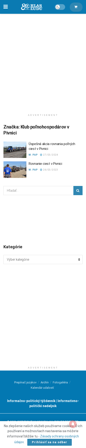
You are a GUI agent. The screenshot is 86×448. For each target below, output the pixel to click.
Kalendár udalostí (42, 387)
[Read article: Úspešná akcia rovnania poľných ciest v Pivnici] (14, 150)
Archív (45, 382)
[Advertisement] (43, 61)
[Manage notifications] (73, 424)
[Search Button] (78, 190)
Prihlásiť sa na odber (49, 442)
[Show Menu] (5, 7)
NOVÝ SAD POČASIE (43, 219)
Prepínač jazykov (25, 382)
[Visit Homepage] (31, 7)
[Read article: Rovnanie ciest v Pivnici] (14, 169)
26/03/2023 (50, 169)
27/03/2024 (50, 155)
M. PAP (33, 155)
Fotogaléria (60, 382)
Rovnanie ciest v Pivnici (45, 164)
